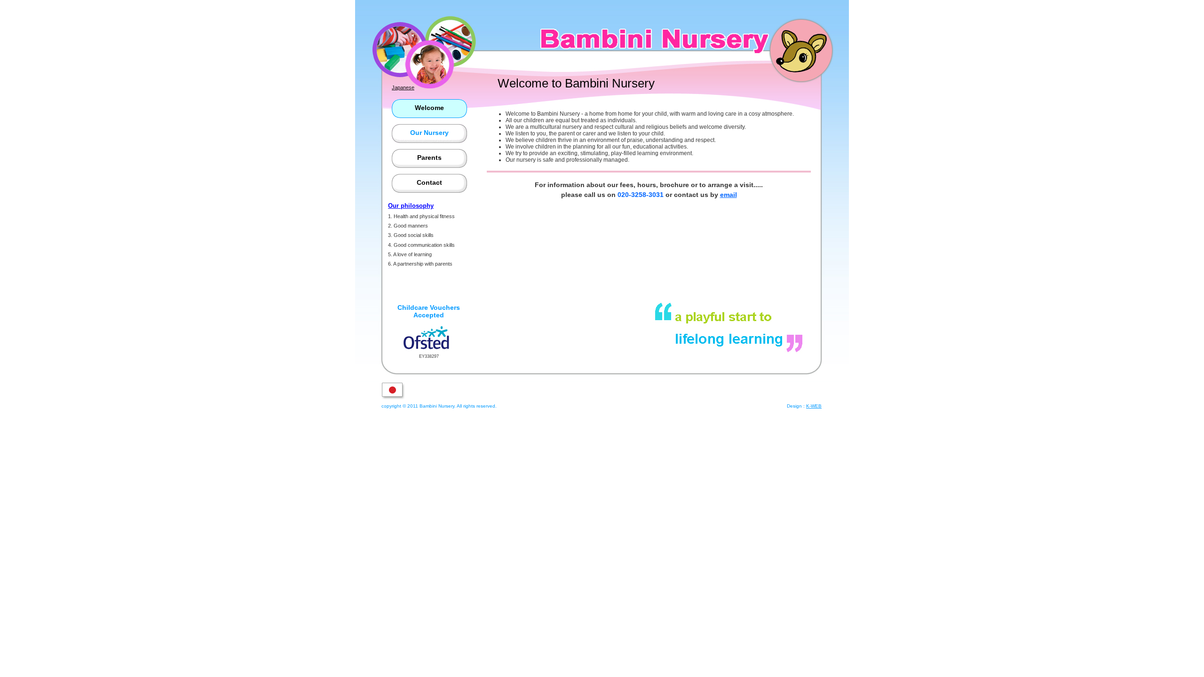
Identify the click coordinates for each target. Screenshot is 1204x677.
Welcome (429, 107)
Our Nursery (429, 132)
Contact (429, 182)
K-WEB (814, 406)
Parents (429, 157)
